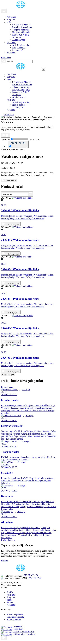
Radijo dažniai (18, 47)
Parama (10, 602)
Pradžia (10, 592)
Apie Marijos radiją (20, 45)
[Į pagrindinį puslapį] (21, 69)
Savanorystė (17, 50)
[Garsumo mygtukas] (18, 144)
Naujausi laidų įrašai (21, 32)
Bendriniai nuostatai (15, 617)
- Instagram (18, 629)
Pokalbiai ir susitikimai (22, 27)
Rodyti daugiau (8, 375)
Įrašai (9, 22)
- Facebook (17, 626)
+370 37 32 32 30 (30, 575)
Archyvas (16, 37)
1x (4, 146)
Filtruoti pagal (7, 387)
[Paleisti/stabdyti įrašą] (5, 135)
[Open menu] (4, 11)
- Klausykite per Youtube (24, 634)
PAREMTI (6, 57)
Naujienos (11, 17)
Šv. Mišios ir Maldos (21, 24)
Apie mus (11, 42)
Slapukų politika (14, 619)
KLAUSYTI (11, 180)
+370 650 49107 (34, 578)
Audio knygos (18, 40)
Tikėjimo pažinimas (20, 30)
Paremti (4, 560)
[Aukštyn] (4, 637)
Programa (11, 19)
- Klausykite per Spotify (23, 631)
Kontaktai (11, 52)
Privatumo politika (15, 614)
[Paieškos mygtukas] (3, 61)
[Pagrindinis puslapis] (21, 7)
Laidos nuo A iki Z (20, 35)
